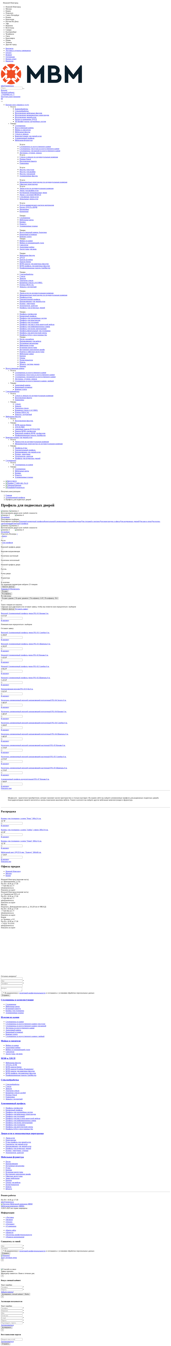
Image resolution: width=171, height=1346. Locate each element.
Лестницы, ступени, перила (31, 153)
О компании (11, 1226)
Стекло (22, 276)
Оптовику (10, 1224)
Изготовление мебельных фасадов (28, 113)
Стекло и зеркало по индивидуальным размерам (39, 157)
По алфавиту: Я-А (51, 598)
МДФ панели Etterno (23, 425)
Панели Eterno (25, 262)
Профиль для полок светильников (33, 329)
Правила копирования (15, 1237)
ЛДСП (22, 257)
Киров (8, 876)
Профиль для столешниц (15, 1125)
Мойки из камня (26, 241)
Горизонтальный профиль (30, 299)
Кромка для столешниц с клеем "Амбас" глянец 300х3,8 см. (24, 830)
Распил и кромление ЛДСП (26, 119)
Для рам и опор (145, 521)
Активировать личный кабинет (12, 1294)
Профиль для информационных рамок (35, 327)
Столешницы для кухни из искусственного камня (39, 149)
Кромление (24, 211)
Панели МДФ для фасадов (25, 431)
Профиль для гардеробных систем (33, 318)
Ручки (8, 1168)
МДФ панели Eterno (14, 1067)
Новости (9, 1232)
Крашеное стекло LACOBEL (31, 283)
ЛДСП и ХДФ (11, 1065)
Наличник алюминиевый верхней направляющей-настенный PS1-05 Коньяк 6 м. (33, 745)
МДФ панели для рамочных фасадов (34, 264)
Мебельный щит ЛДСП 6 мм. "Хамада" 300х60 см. (21, 852)
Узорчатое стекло (26, 280)
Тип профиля (7, 543)
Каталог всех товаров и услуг (17, 105)
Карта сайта (11, 1230)
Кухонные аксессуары (28, 347)
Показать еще (6, 788)
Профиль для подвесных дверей (32, 308)
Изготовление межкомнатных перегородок (32, 115)
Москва (9, 873)
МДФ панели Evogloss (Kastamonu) (19, 1069)
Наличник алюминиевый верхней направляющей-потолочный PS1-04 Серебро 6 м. (34, 723)
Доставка (10, 1217)
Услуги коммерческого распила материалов (37, 205)
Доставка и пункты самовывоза (18, 51)
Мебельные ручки (27, 345)
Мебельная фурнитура (24, 140)
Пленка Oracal (25, 159)
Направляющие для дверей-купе (32, 301)
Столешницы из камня (24, 465)
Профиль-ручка (26, 297)
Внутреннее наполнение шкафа (32, 350)
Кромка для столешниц (15, 1011)
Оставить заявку (21, 609)
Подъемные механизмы (29, 343)
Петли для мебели (27, 339)
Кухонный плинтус (13, 1009)
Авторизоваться (7, 1325)
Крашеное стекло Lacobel (16, 1093)
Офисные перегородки (29, 184)
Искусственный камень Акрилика (33, 232)
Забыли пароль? (7, 1292)
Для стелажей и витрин (90, 521)
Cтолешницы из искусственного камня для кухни (25, 1024)
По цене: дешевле (21, 598)
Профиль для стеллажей (29, 322)
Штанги (9, 1189)
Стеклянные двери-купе (29, 197)
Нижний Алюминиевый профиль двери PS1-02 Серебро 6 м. (25, 666)
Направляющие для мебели (30, 341)
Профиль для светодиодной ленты (33, 333)
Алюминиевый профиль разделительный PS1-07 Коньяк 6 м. (25, 779)
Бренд (4, 536)
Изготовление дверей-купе (25, 117)
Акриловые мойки (27, 247)
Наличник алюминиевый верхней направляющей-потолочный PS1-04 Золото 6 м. (33, 700)
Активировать (7, 1327)
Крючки (23, 366)
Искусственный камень (24, 128)
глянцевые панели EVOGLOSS (27, 429)
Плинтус (23, 224)
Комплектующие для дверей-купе (28, 136)
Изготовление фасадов (24, 421)
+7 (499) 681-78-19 (20, 483)
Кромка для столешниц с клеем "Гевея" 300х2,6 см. (21, 841)
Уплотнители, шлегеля (29, 306)
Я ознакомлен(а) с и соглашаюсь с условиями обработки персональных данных (48, 993)
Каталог (4, 90)
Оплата (8, 53)
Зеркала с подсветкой (28, 287)
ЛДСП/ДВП (20, 427)
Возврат (9, 55)
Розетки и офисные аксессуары (32, 352)
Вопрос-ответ (11, 59)
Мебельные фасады (22, 132)
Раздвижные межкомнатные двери (33, 193)
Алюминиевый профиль (24, 138)
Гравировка (24, 163)
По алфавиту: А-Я (36, 598)
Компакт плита (26, 237)
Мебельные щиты (27, 220)
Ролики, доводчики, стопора (17, 1150)
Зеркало (23, 278)
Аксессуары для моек (28, 249)
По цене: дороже (8, 598)
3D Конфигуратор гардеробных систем (30, 121)
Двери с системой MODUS (30, 195)
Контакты (9, 48)
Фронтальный (49, 521)
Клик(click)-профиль (20, 523)
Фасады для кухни (27, 170)
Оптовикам (10, 57)
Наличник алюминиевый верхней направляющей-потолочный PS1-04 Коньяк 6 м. (34, 711)
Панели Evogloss (26, 260)
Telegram (17, 485)
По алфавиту (6, 594)
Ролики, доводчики (27, 303)
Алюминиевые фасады (29, 176)
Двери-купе (10, 1138)
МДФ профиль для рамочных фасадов (35, 266)
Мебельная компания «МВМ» (13, 1206)
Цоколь (22, 362)
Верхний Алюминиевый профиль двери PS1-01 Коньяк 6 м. (25, 613)
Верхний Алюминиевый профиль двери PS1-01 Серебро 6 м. (25, 633)
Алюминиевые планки (29, 226)
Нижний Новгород (13, 871)
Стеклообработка (22, 111)
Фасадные (77, 521)
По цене (4, 591)
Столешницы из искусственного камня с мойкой (34, 381)
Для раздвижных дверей (129, 521)
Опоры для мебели (13, 1182)
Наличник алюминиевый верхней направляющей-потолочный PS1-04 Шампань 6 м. (34, 734)
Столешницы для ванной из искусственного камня (40, 151)
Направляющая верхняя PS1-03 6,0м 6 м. (17, 689)
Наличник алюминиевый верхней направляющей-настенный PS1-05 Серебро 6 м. (33, 757)
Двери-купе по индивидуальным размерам (37, 188)
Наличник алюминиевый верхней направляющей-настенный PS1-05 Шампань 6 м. (34, 768)
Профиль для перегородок (30, 320)
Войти (27, 1294)
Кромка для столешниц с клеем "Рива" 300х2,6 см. (21, 818)
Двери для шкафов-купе (29, 190)
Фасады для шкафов (27, 172)
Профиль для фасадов (28, 314)
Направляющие (12, 1164)
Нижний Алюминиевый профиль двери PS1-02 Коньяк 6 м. (24, 655)
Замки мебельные (13, 1178)
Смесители (24, 245)
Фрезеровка (24, 209)
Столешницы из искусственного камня (35, 147)
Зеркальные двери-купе (29, 199)
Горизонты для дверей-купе (17, 1144)
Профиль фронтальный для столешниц (35, 331)
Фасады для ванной (27, 174)
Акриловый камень (22, 385)
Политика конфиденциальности (19, 1235)
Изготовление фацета (28, 161)
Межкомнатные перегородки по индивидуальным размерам (43, 182)
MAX (14, 481)
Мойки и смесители (23, 130)
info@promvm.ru (7, 86)
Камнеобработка (21, 109)
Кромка (23, 222)
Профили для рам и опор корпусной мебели (37, 324)
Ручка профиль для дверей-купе (18, 1142)
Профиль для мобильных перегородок (21, 1114)
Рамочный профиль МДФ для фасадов (30, 433)
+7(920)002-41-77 (8, 94)
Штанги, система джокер (29, 364)
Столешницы (20, 126)
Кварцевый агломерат (28, 234)
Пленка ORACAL (27, 285)
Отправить (5, 995)
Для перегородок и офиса (110, 521)
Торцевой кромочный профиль (31, 521)
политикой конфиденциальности (32, 993)
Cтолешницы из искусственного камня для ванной (26, 1026)
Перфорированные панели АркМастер (35, 268)
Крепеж (23, 356)
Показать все (6, 861)
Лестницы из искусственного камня (20, 1028)
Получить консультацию (10, 97)
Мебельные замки (27, 354)
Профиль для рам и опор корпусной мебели (23, 1118)
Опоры (22, 358)
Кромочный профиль (28, 316)
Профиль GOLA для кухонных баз (33, 335)
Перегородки (11, 1140)
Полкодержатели (26, 360)
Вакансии (9, 61)
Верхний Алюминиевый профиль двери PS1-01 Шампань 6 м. (25, 644)
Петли (8, 1162)
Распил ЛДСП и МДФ (28, 207)
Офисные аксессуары (14, 1176)
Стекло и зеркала (21, 134)
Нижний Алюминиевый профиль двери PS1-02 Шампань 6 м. (25, 678)
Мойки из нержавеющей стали (32, 243)
